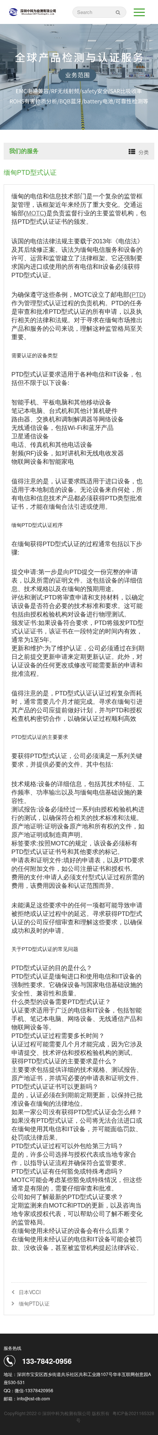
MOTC (35, 213)
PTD (138, 294)
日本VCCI (30, 1292)
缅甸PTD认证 (34, 1303)
